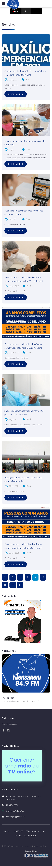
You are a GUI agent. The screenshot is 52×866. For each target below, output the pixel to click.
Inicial (7, 831)
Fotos (18, 835)
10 (43, 577)
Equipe (45, 831)
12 (12, 585)
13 (20, 585)
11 (5, 585)
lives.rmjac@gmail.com (15, 816)
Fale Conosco (30, 835)
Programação (32, 831)
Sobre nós (18, 831)
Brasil (28, 79)
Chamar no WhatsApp (14, 811)
